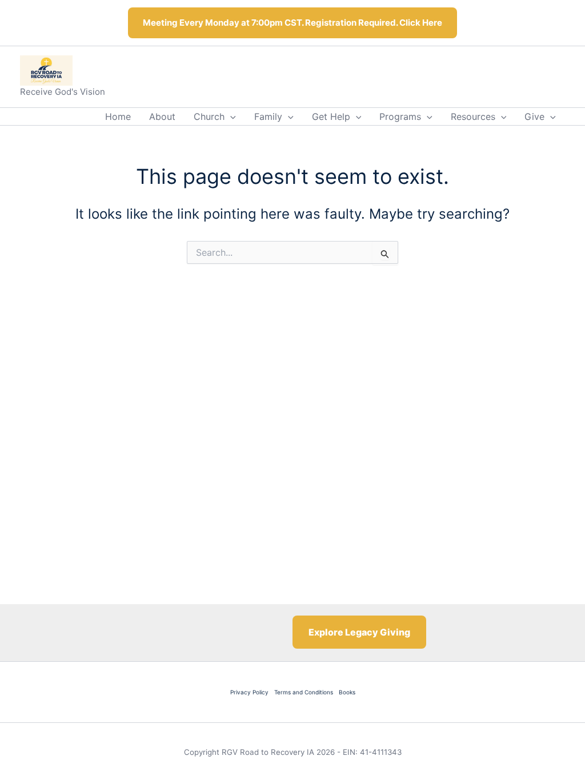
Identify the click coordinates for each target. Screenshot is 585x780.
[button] (230, 116)
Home (118, 116)
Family (268, 116)
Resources (473, 116)
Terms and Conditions (303, 692)
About (162, 116)
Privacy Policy (249, 692)
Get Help (331, 116)
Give (534, 116)
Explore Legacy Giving (359, 632)
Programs (400, 116)
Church (209, 116)
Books (347, 692)
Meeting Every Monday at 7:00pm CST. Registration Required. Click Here (292, 22)
